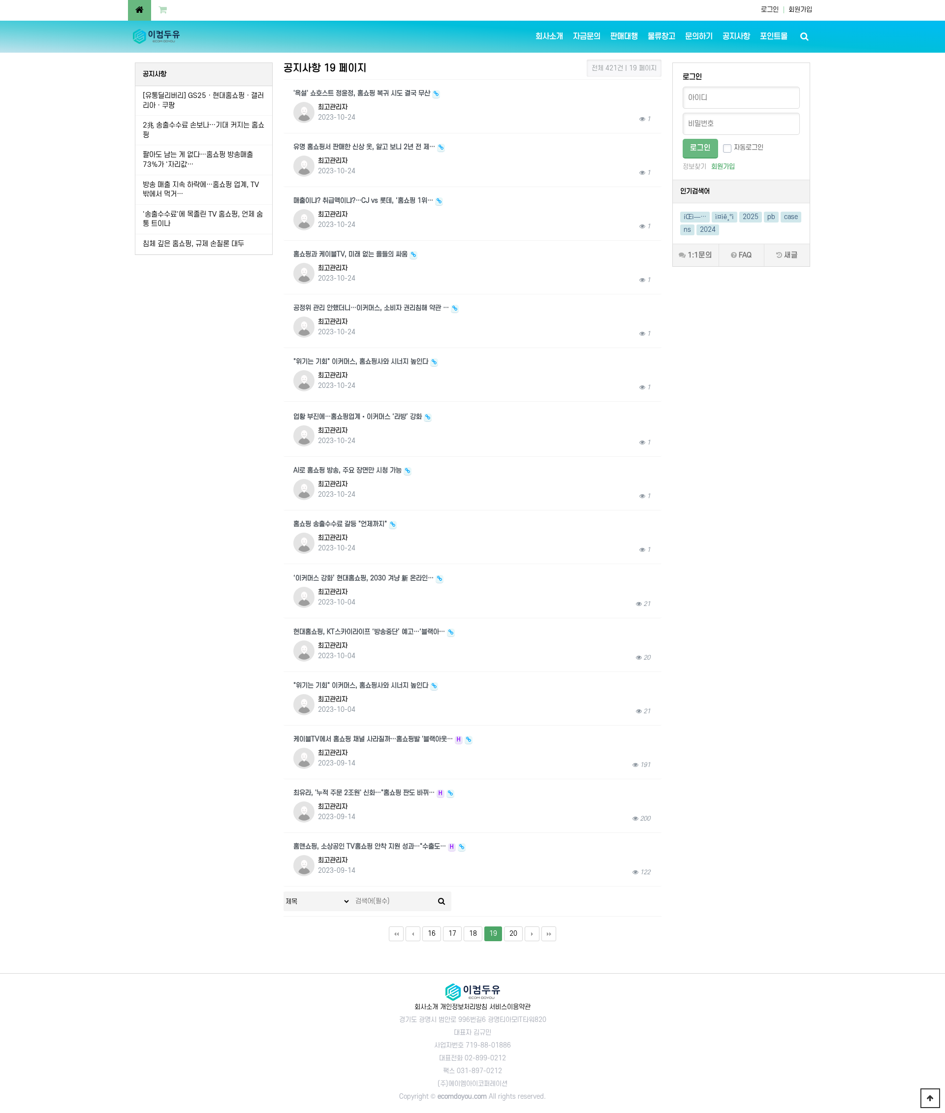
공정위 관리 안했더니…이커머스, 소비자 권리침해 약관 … (372, 308)
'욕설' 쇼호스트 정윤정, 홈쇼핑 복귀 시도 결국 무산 (362, 93)
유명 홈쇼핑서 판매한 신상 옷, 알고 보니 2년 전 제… (365, 147)
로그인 (770, 9)
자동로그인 (748, 147)
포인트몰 (774, 36)
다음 (532, 933)
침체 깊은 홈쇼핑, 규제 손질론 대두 (193, 244)
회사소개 (549, 36)
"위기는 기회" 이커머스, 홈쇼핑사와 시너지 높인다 (361, 361)
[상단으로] (930, 1098)
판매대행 (624, 36)
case (791, 217)
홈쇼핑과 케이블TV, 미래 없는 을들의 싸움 (351, 254)
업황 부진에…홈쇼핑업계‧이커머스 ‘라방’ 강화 (358, 416)
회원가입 (800, 9)
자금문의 (586, 36)
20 (513, 933)
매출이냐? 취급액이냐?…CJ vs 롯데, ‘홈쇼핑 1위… (364, 200)
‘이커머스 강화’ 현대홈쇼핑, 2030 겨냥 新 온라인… (364, 578)
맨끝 (548, 933)
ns (687, 229)
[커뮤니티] (139, 10)
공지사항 (736, 36)
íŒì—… (695, 217)
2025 (750, 217)
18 (473, 933)
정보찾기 (694, 166)
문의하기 (699, 36)
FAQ (744, 255)
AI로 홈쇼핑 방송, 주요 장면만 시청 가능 (348, 470)
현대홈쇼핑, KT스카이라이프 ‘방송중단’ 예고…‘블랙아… (370, 632)
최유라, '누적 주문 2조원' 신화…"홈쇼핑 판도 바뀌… (367, 792)
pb (771, 217)
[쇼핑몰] (162, 10)
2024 (708, 229)
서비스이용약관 (510, 1007)
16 (432, 933)
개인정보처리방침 (463, 1007)
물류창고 (661, 36)
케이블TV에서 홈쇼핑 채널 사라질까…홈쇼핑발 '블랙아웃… (377, 739)
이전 (413, 933)
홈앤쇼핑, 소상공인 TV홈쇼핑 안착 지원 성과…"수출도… (373, 846)
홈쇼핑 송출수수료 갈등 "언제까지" (341, 524)
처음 (396, 933)
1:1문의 (699, 255)
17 (452, 933)
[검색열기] (804, 37)
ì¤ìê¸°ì (724, 217)
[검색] (441, 901)
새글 (790, 255)
